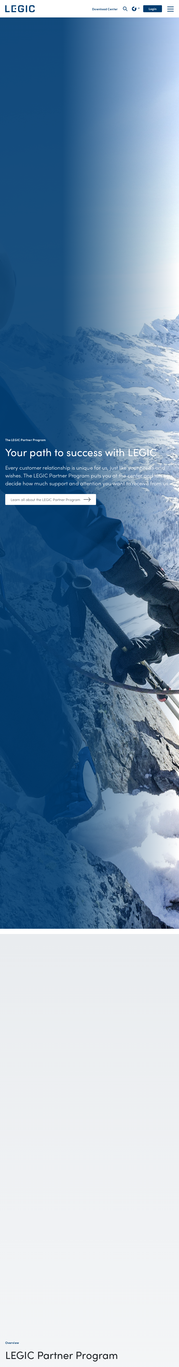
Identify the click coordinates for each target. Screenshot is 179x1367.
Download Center (105, 9)
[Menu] (170, 8)
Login (153, 9)
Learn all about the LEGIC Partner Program (45, 499)
